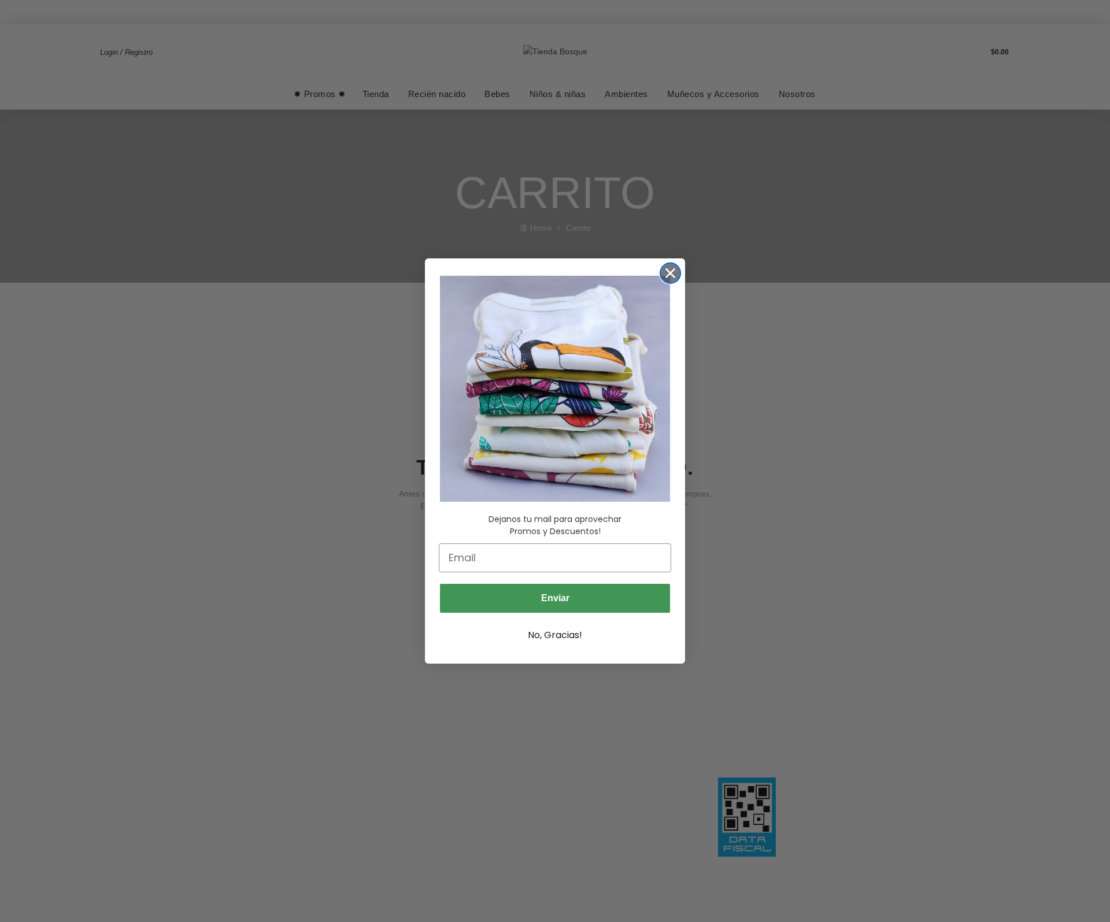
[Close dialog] (670, 273)
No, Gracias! (555, 635)
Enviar (555, 598)
